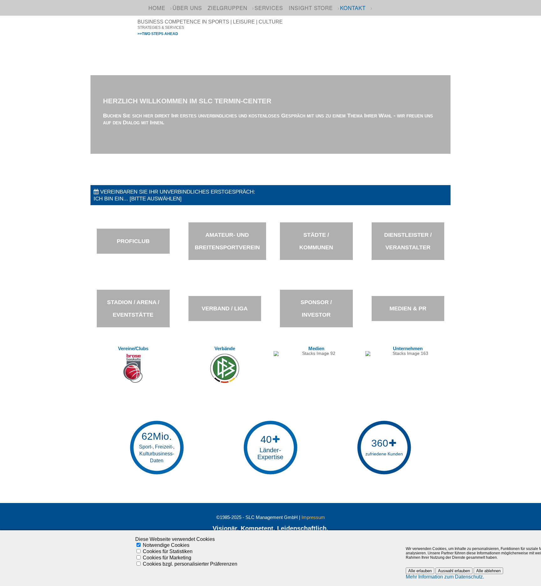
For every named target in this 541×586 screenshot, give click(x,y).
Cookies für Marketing (167, 557)
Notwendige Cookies (166, 545)
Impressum (313, 517)
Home (156, 8)
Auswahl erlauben (454, 570)
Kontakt (353, 8)
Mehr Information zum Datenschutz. (445, 576)
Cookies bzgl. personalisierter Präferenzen (190, 564)
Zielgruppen (227, 8)
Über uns (187, 8)
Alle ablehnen (488, 570)
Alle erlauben (420, 570)
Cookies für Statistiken (168, 551)
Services (269, 8)
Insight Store (311, 8)
